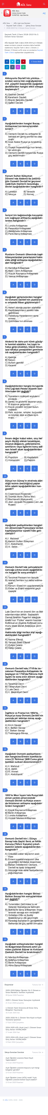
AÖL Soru (6, 23)
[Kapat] (1, 13)
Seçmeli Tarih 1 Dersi (14, 26)
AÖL (6, 1100)
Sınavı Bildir (37, 62)
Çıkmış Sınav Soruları (33, 26)
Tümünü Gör (37, 985)
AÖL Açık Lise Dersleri (22, 23)
